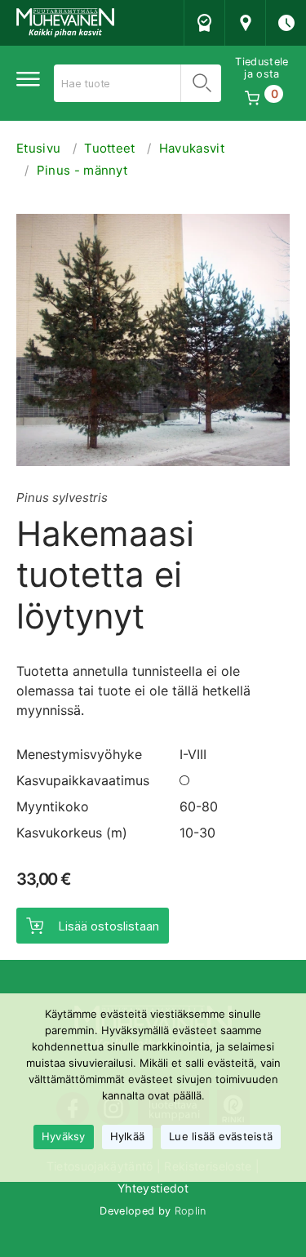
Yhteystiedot (153, 1188)
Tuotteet (109, 148)
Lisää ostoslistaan (108, 926)
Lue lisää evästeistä (221, 1136)
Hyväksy (64, 1136)
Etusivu (38, 148)
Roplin (190, 1211)
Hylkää (127, 1136)
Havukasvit (191, 148)
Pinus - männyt (82, 170)
